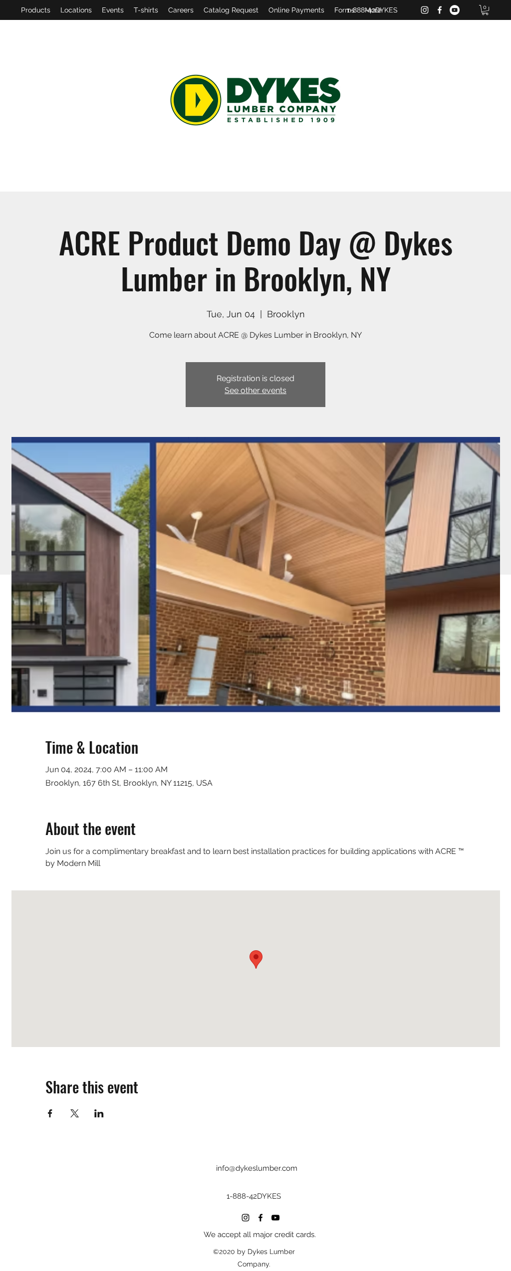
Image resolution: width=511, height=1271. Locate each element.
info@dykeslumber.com (256, 1168)
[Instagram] (425, 10)
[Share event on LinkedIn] (99, 1113)
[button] (485, 10)
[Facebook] (440, 10)
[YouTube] (455, 10)
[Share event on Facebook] (50, 1113)
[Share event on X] (74, 1113)
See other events (255, 390)
